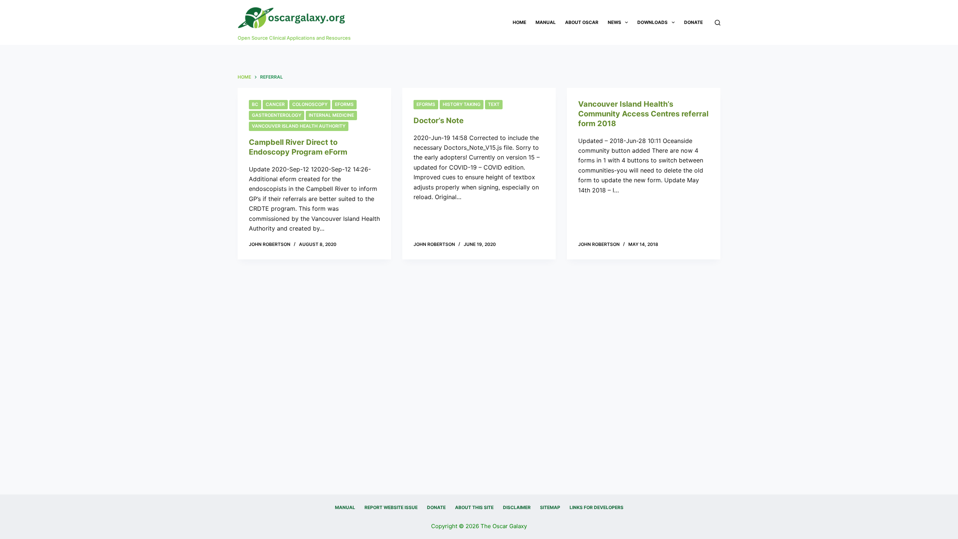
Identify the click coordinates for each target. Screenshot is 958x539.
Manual (546, 22)
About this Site (474, 507)
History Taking (461, 104)
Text (494, 104)
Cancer (275, 104)
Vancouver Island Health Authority (298, 126)
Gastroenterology (276, 115)
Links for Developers (596, 507)
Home (519, 22)
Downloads (652, 22)
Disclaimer (517, 507)
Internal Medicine (331, 115)
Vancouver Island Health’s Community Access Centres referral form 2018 (643, 114)
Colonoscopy (309, 104)
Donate (693, 22)
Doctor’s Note (439, 120)
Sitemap (550, 507)
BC (255, 104)
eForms (344, 104)
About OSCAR (581, 22)
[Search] (717, 22)
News (614, 22)
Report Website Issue (391, 507)
